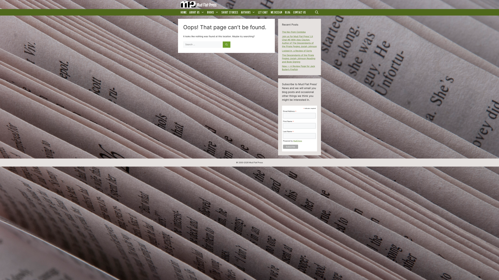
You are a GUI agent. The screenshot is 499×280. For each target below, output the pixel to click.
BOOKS (210, 12)
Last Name (288, 131)
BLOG (287, 12)
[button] (203, 12)
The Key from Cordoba (294, 32)
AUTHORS (246, 12)
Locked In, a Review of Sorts (297, 51)
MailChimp (297, 141)
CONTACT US (299, 12)
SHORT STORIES (229, 12)
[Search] (226, 44)
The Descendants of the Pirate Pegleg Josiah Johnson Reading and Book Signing (298, 58)
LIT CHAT (263, 12)
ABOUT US (194, 12)
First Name (288, 121)
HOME (184, 12)
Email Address (289, 111)
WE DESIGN (276, 12)
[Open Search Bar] (317, 12)
